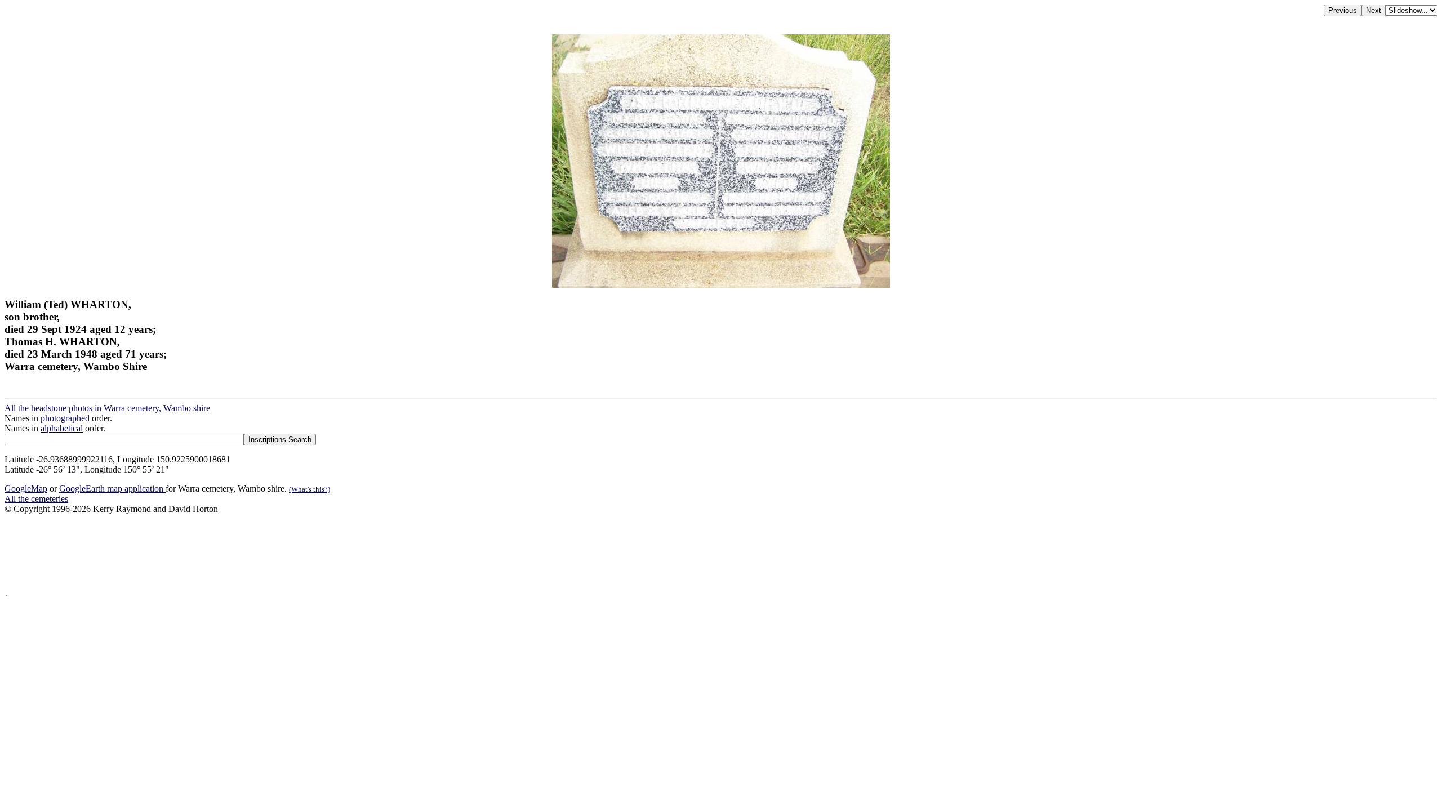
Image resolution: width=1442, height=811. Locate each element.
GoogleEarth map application (112, 488)
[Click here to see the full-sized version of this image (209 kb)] (721, 284)
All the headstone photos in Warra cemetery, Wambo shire (107, 408)
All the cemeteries (36, 498)
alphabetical (62, 428)
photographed (65, 418)
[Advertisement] (342, 554)
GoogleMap (26, 488)
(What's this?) (309, 489)
